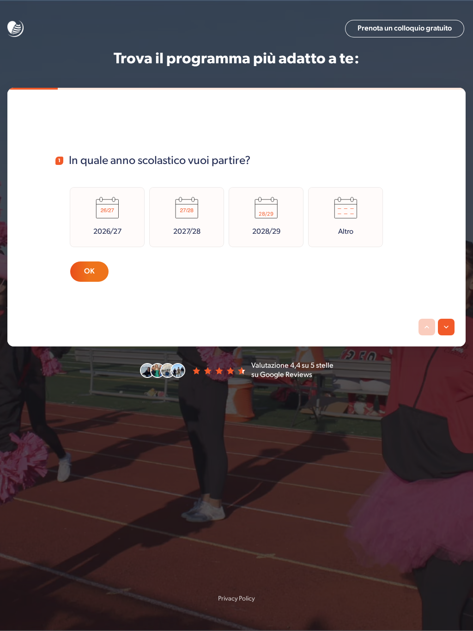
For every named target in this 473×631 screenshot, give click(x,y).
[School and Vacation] (15, 28)
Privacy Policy (236, 598)
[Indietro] (426, 327)
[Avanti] (446, 327)
